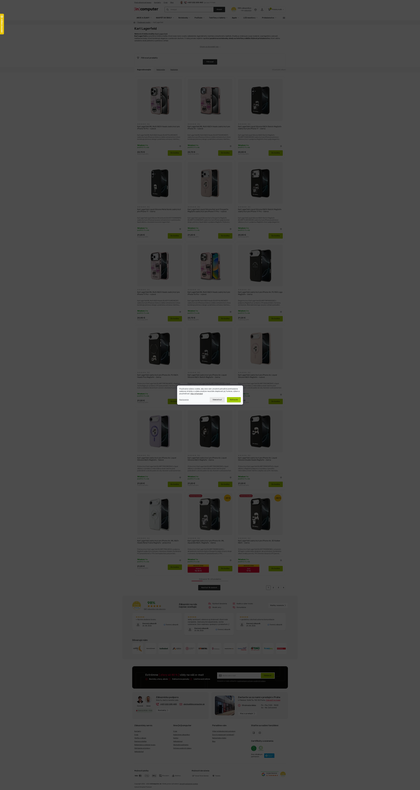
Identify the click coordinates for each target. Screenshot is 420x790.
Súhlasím (234, 400)
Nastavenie (184, 400)
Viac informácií (196, 394)
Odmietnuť (217, 400)
